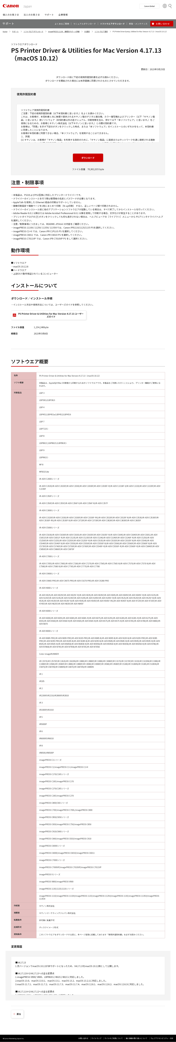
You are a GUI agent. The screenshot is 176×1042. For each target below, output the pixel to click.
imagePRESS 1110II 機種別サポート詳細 (63, 31)
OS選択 (87, 31)
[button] (11, 15)
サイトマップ (96, 1038)
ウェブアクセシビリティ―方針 (161, 1038)
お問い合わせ (83, 1038)
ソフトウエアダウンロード (33, 31)
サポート (15, 31)
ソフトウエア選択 (101, 31)
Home (5, 31)
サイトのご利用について (114, 1038)
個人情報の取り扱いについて (136, 1038)
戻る (19, 1014)
